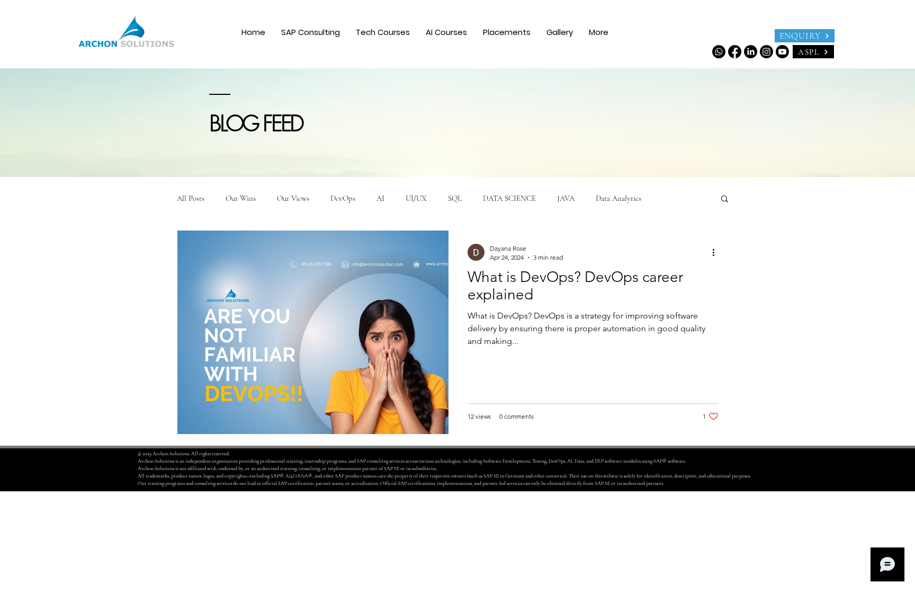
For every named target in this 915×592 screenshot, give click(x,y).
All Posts (190, 198)
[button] (383, 32)
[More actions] (717, 252)
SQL (455, 198)
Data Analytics (618, 198)
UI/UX (416, 198)
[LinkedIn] (750, 51)
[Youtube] (782, 51)
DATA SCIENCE (509, 198)
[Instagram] (766, 51)
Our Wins (241, 198)
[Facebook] (734, 51)
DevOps (342, 198)
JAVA (566, 198)
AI (380, 198)
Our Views (293, 198)
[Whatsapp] (718, 51)
